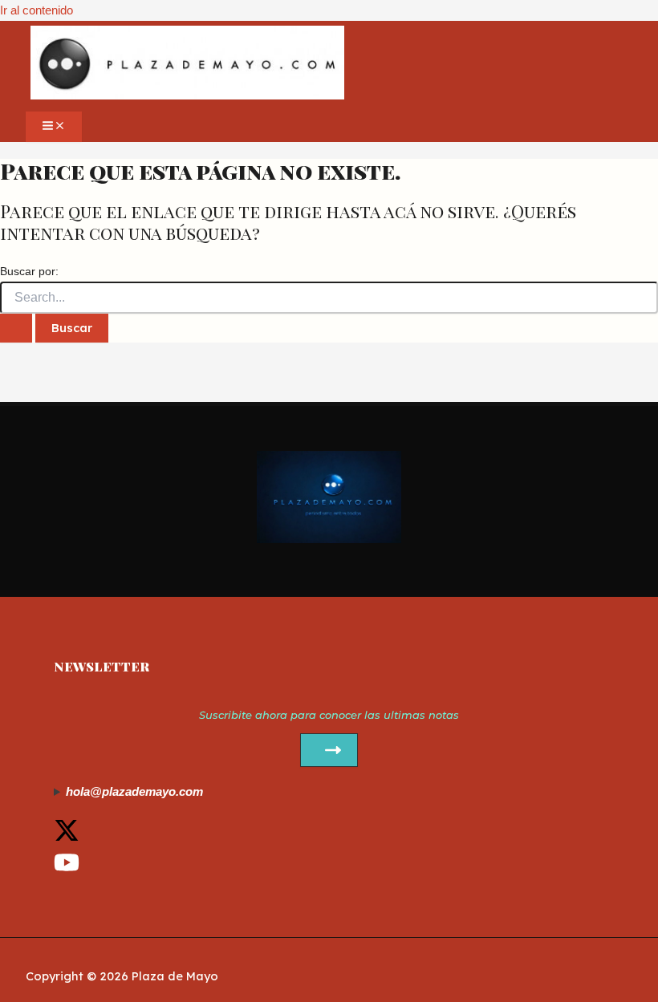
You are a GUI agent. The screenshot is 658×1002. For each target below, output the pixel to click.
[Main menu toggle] (54, 127)
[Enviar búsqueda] (16, 328)
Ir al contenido (36, 10)
